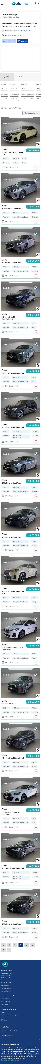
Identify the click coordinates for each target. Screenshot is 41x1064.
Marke (3, 84)
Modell (12, 84)
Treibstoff (4, 95)
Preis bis (24, 84)
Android (15, 1030)
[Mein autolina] (39, 4)
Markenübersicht (6, 991)
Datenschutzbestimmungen (10, 1060)
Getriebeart (14, 95)
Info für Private (5, 999)
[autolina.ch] (19, 3)
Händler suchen (6, 988)
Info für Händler (5, 1001)
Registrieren (4, 1004)
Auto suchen (5, 985)
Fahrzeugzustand (27, 95)
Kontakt (6, 1020)
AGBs (2, 1012)
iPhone (5, 1030)
